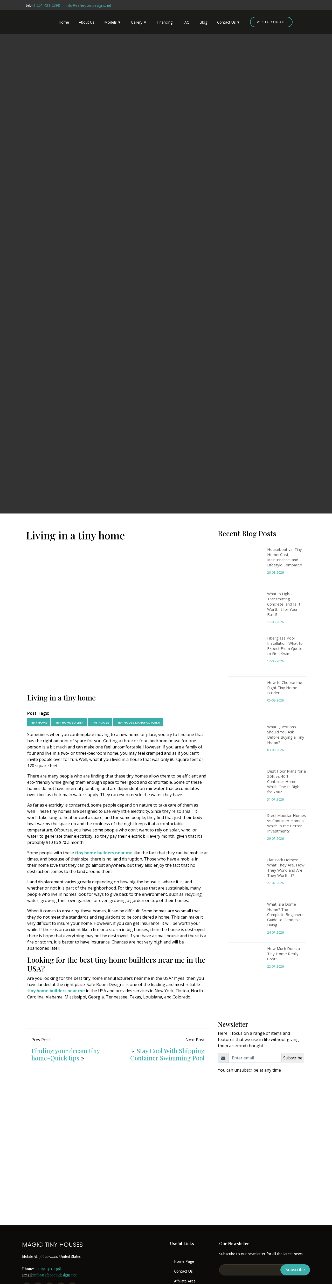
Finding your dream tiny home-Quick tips (65, 1054)
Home (64, 22)
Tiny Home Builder (69, 722)
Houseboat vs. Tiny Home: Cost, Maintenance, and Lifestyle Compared (284, 557)
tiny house (100, 722)
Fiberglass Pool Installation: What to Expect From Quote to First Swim (285, 645)
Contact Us (226, 22)
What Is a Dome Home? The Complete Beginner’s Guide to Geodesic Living (286, 914)
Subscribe (292, 1058)
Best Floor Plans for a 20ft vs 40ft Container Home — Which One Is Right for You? (286, 781)
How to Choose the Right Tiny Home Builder (284, 687)
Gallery (136, 22)
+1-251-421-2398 (45, 5)
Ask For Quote (271, 21)
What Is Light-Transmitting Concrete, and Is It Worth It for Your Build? (283, 604)
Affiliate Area (185, 1281)
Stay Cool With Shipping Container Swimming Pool (167, 1054)
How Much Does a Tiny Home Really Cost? (283, 953)
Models (110, 22)
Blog (203, 22)
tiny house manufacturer (138, 722)
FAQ (186, 22)
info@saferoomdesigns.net (88, 5)
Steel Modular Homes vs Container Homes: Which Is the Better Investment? (286, 823)
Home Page (184, 1261)
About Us (86, 22)
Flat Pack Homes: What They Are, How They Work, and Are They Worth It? (286, 867)
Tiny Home (38, 722)
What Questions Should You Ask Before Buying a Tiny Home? (285, 734)
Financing (164, 22)
